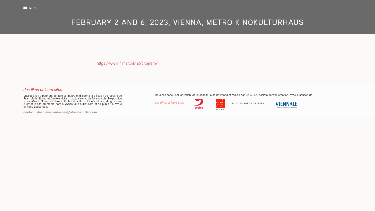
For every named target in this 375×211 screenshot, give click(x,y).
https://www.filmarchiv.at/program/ (127, 63)
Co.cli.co (251, 95)
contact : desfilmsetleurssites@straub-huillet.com (60, 112)
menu (33, 7)
